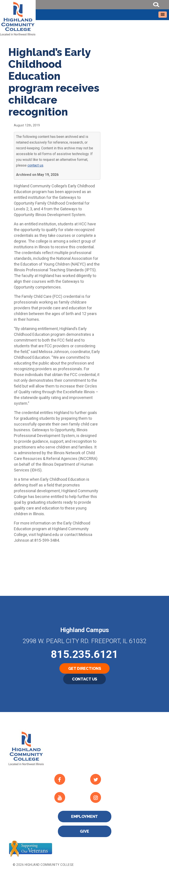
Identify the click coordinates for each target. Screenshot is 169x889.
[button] (162, 14)
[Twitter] (105, 779)
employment (84, 816)
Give (84, 831)
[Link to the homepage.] (84, 18)
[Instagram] (105, 797)
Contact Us (84, 679)
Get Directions (84, 668)
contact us (35, 165)
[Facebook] (69, 779)
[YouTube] (69, 797)
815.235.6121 (84, 654)
